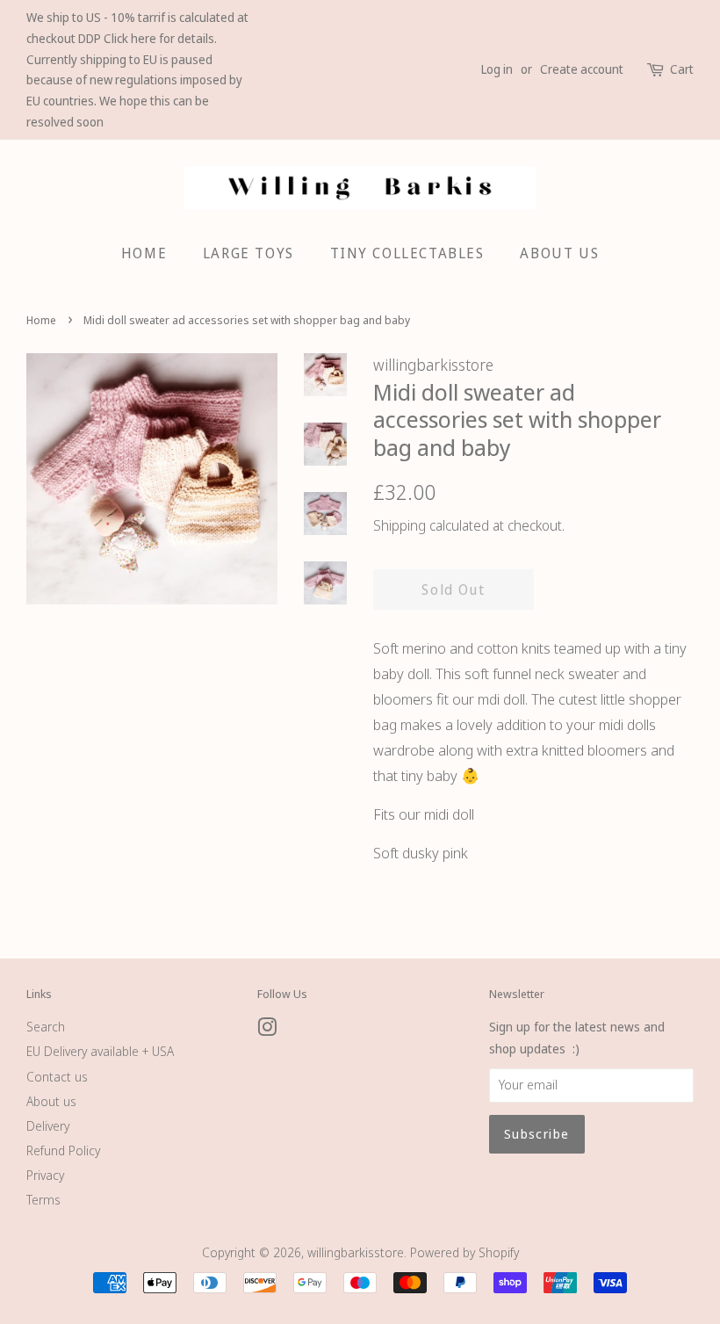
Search (45, 1026)
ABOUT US (559, 253)
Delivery (47, 1126)
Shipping (399, 525)
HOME (144, 253)
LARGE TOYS (248, 253)
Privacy (45, 1175)
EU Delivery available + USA (100, 1051)
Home (41, 320)
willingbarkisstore (355, 1252)
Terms (43, 1199)
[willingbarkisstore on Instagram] (267, 1030)
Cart (682, 69)
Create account (581, 69)
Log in (497, 69)
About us (51, 1101)
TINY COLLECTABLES (407, 253)
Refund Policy (63, 1150)
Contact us (57, 1076)
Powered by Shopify (464, 1252)
